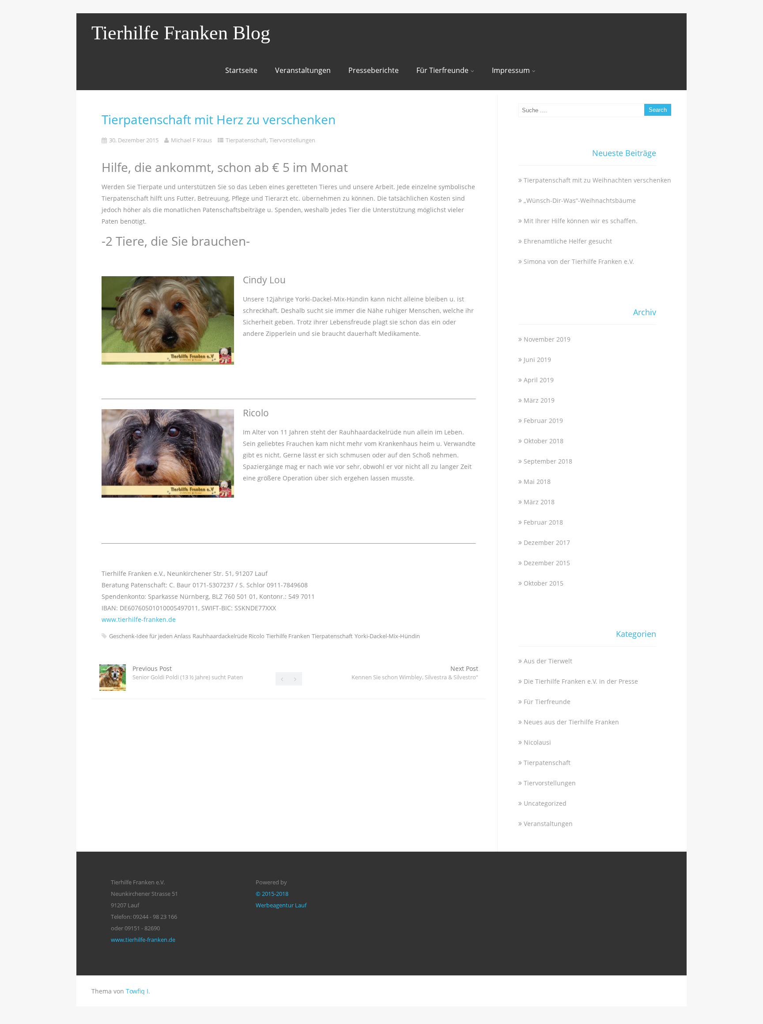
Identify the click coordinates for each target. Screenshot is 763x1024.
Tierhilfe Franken (288, 636)
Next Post (414, 672)
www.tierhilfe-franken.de (139, 619)
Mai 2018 (537, 481)
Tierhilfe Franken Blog (180, 33)
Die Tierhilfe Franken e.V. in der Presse (581, 681)
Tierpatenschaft (246, 140)
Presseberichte (373, 70)
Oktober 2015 (543, 583)
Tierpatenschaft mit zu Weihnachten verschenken (597, 180)
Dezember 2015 (547, 563)
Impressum (511, 70)
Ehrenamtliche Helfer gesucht (568, 241)
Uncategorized (545, 803)
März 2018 (539, 502)
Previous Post (187, 672)
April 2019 (539, 380)
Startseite (241, 70)
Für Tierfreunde (442, 70)
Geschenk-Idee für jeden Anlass (150, 636)
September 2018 (548, 461)
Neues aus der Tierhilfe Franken (571, 722)
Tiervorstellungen (292, 140)
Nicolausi (537, 742)
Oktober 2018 (543, 441)
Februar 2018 (543, 522)
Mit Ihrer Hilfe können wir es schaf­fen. (581, 221)
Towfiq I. (138, 991)
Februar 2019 (543, 420)
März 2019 (539, 400)
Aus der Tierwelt (548, 661)
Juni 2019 (537, 359)
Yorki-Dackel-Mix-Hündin (387, 636)
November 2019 (547, 339)
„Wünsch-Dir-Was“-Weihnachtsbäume (580, 200)
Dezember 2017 (547, 542)
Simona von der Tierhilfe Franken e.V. (579, 261)
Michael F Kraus (191, 140)
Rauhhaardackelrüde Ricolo (228, 636)
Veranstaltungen (303, 70)
